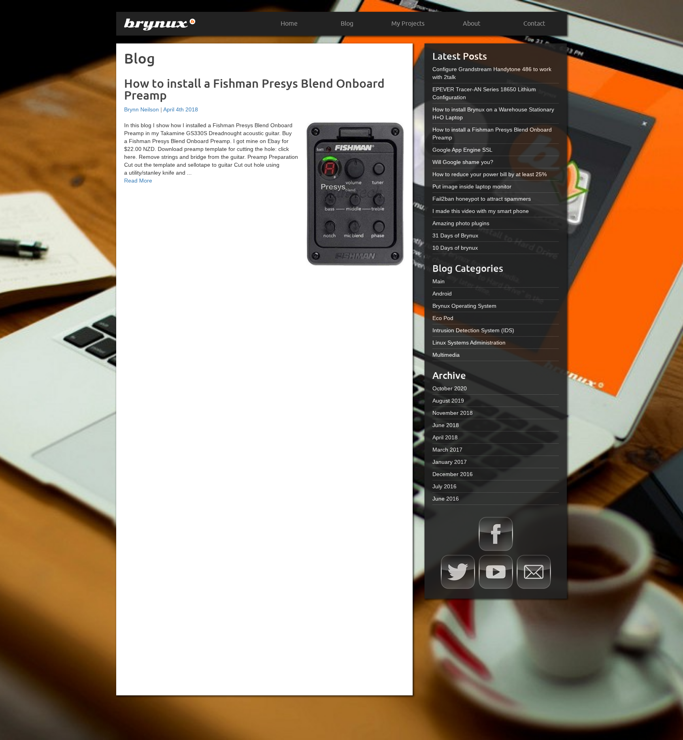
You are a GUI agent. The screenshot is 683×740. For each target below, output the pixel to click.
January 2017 (449, 462)
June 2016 (445, 498)
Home (289, 24)
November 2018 (452, 413)
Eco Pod (442, 318)
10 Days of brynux (455, 248)
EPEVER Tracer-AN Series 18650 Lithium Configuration (484, 93)
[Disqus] (264, 372)
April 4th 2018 (180, 109)
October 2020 (449, 388)
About (471, 24)
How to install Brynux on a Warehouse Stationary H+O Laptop (493, 113)
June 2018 (445, 425)
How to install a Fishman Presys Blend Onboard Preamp (254, 89)
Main (438, 281)
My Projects (408, 24)
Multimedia (446, 355)
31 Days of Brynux (455, 235)
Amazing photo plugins (460, 223)
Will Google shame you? (462, 162)
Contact (534, 24)
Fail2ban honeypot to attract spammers (481, 199)
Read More (138, 180)
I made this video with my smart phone (480, 211)
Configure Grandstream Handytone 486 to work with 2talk (491, 73)
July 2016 (444, 486)
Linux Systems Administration (469, 342)
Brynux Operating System (464, 306)
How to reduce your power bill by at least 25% (489, 174)
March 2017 (447, 449)
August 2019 (448, 400)
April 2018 (445, 437)
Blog (347, 24)
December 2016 (452, 474)
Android (442, 293)
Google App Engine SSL (462, 150)
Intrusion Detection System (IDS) (473, 330)
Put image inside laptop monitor (471, 186)
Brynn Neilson (141, 109)
